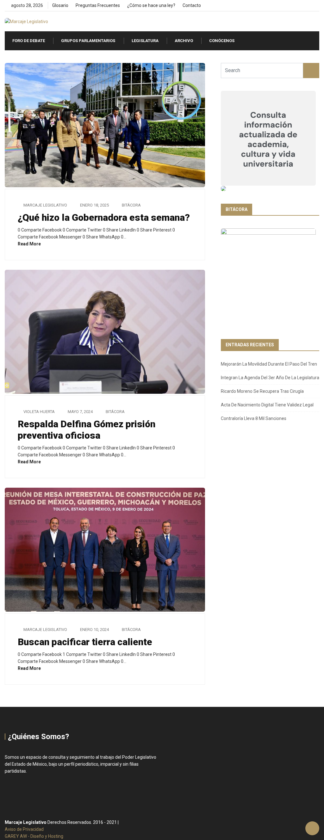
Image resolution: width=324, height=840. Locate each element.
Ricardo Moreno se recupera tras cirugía (262, 391)
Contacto (192, 5)
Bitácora (131, 205)
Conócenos (221, 40)
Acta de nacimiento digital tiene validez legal (267, 404)
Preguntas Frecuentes (98, 5)
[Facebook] (296, 5)
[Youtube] (317, 5)
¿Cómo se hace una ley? (151, 5)
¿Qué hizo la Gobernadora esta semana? (104, 217)
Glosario (60, 5)
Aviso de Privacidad (24, 829)
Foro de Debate (28, 40)
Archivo (184, 40)
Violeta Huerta (39, 411)
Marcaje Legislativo (45, 205)
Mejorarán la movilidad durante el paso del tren (269, 364)
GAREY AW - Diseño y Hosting (34, 836)
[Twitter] (306, 5)
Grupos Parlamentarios (88, 40)
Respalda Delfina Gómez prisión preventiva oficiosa (86, 429)
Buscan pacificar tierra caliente (85, 641)
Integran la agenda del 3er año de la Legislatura (270, 377)
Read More (30, 243)
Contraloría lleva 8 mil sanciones (253, 418)
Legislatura (145, 40)
